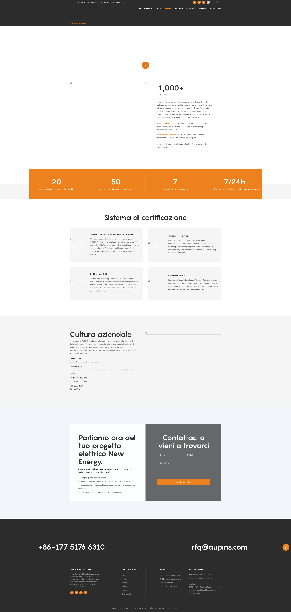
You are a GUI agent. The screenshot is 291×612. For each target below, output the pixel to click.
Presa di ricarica (166, 583)
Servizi (124, 583)
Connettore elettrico (168, 586)
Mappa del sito (173, 608)
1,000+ (171, 88)
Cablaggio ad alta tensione (170, 579)
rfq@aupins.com (220, 546)
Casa (124, 575)
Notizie (125, 590)
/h (234, 182)
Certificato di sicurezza (178, 236)
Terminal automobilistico (170, 575)
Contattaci (126, 594)
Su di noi (82, 23)
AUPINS (73, 23)
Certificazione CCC (98, 274)
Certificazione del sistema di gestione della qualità (113, 234)
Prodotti (125, 579)
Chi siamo (126, 586)
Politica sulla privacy (160, 608)
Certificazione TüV (176, 275)
